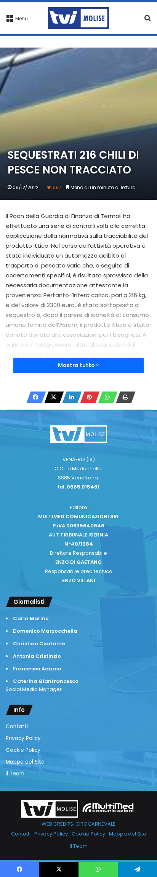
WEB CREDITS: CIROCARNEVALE (78, 824)
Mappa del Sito (25, 762)
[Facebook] (34, 397)
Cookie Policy (23, 750)
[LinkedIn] (69, 397)
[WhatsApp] (105, 397)
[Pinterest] (87, 397)
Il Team (15, 773)
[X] (51, 397)
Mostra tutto (77, 365)
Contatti (17, 726)
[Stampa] (123, 397)
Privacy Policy (23, 738)
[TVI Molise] (78, 18)
